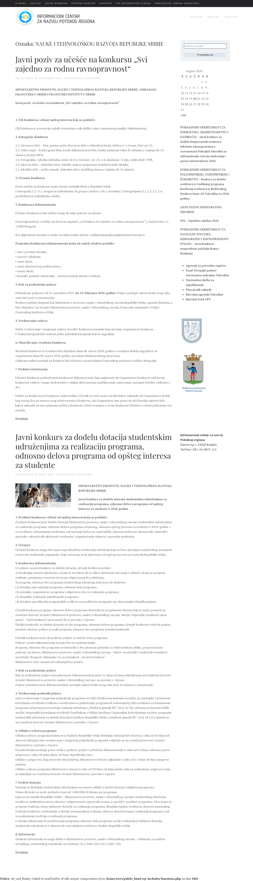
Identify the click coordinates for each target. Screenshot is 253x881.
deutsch (231, 17)
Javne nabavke (56, 3)
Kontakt (105, 3)
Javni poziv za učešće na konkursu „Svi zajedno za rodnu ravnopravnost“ (81, 64)
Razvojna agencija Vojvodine (204, 294)
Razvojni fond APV (198, 299)
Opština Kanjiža (83, 3)
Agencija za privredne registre (206, 266)
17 (182, 99)
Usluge (35, 3)
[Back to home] (61, 17)
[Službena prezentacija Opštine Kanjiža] (193, 372)
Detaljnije (21, 419)
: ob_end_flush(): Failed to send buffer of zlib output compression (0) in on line (99, 879)
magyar (196, 17)
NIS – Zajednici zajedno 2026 (199, 221)
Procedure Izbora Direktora (177, 3)
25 (186, 104)
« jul (183, 115)
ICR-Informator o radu (133, 3)
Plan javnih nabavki (199, 290)
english (213, 17)
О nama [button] (20, 3)
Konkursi (93, 78)
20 (194, 99)
